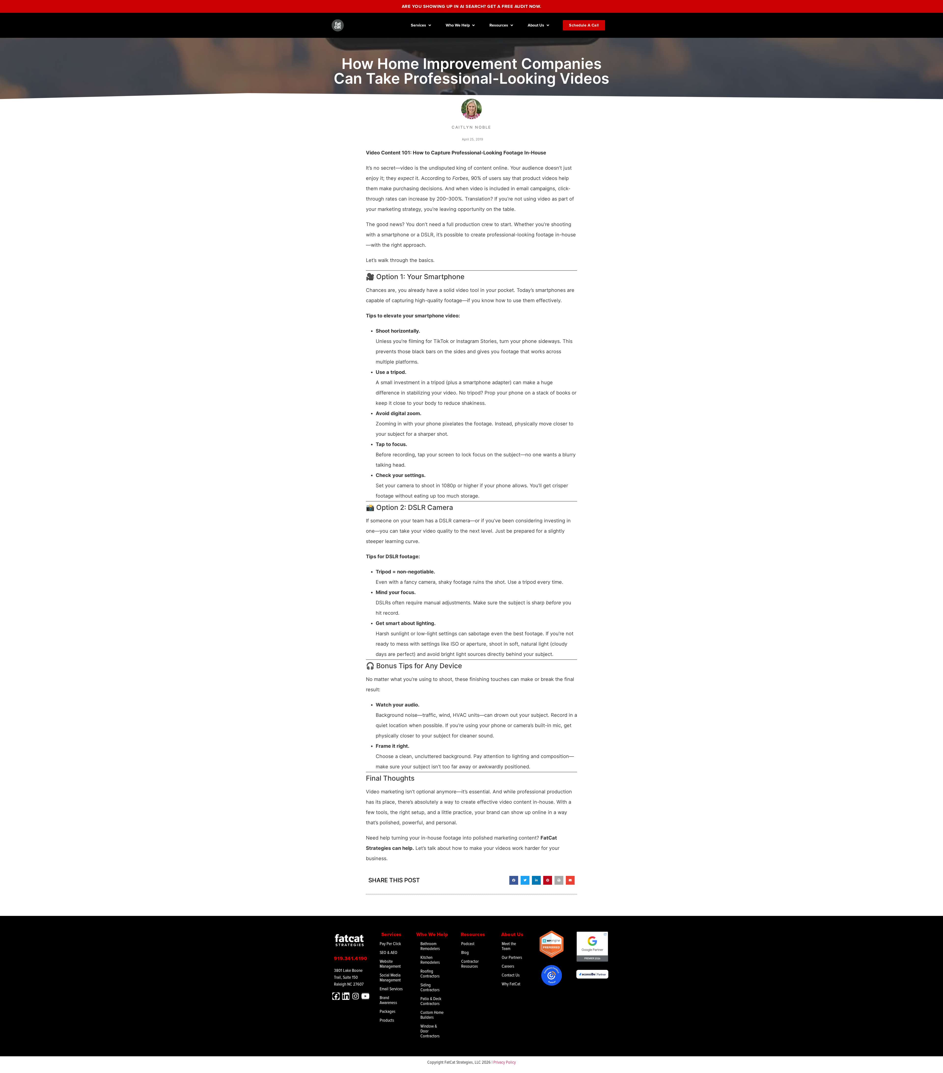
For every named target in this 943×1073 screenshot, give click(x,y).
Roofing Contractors (430, 973)
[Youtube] (365, 996)
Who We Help (458, 25)
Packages (387, 1011)
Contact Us (511, 975)
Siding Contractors (430, 987)
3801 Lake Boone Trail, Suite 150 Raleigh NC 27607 (349, 977)
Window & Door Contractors (430, 1031)
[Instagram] (355, 996)
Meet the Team (509, 945)
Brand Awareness (388, 999)
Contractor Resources (470, 963)
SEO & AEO (388, 952)
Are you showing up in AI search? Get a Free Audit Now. (471, 6)
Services (418, 25)
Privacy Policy (504, 1062)
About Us (536, 25)
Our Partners (512, 957)
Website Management (390, 963)
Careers (508, 966)
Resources (498, 25)
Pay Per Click (390, 943)
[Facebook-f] (336, 996)
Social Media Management (390, 977)
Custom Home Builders (432, 1014)
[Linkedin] (345, 996)
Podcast (467, 943)
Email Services (391, 989)
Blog (465, 952)
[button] (513, 880)
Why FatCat (511, 984)
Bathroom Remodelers (430, 945)
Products (387, 1020)
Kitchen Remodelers (430, 959)
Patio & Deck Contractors (430, 1000)
